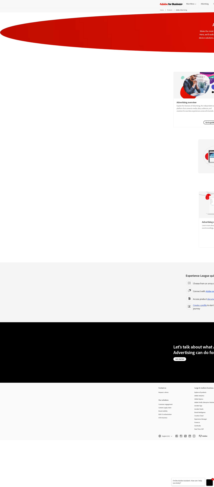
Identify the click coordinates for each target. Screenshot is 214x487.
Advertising (205, 4)
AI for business (163, 418)
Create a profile (200, 305)
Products (169, 10)
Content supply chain (165, 408)
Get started (179, 359)
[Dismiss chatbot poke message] (170, 479)
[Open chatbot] (209, 482)
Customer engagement (166, 404)
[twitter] (185, 436)
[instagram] (181, 436)
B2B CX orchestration (165, 414)
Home (162, 10)
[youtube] (194, 436)
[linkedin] (189, 436)
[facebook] (176, 436)
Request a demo (163, 392)
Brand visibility (163, 411)
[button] (165, 436)
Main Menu (190, 4)
